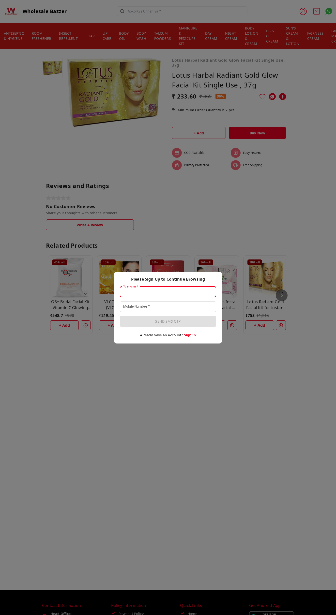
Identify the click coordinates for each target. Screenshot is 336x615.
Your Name (130, 286)
